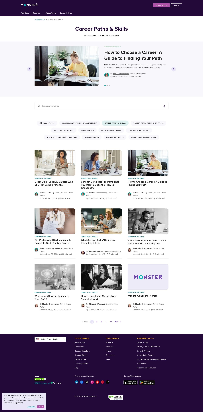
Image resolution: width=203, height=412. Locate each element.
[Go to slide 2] (107, 85)
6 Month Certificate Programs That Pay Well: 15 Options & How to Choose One (100, 184)
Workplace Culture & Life (143, 137)
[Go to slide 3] (109, 85)
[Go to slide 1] (105, 85)
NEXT (117, 322)
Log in (176, 5)
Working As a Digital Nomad (143, 295)
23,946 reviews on (42, 383)
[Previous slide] (29, 69)
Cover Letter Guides (64, 130)
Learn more (31, 407)
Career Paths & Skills (115, 123)
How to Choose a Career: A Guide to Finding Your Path (133, 55)
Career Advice (40, 20)
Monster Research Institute (63, 137)
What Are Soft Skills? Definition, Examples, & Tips (98, 242)
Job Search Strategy (139, 130)
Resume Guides (92, 137)
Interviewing (87, 130)
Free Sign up (161, 5)
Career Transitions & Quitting (148, 123)
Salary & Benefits (115, 137)
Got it (41, 407)
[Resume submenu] (41, 12)
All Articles (49, 123)
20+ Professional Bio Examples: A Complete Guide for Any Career (53, 242)
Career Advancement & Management (79, 123)
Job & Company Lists (111, 130)
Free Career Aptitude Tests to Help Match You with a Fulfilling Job (147, 242)
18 (111, 322)
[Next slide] (173, 69)
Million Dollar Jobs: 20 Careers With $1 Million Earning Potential (54, 183)
